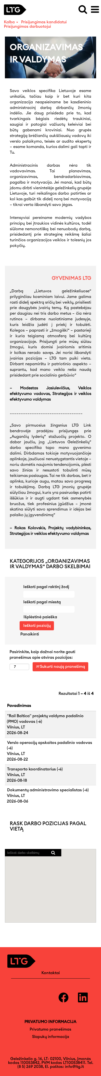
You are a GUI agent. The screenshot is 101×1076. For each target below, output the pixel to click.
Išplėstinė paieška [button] (40, 617)
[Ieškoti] (82, 9)
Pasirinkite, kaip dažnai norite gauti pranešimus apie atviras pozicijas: (42, 654)
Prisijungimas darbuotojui (27, 26)
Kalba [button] (10, 22)
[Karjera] (17, 9)
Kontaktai (50, 973)
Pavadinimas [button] (19, 706)
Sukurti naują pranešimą (62, 667)
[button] (95, 9)
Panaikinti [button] (29, 634)
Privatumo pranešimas (50, 1029)
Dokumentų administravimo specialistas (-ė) (48, 790)
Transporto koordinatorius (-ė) (35, 769)
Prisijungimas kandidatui (44, 22)
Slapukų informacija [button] (50, 1037)
